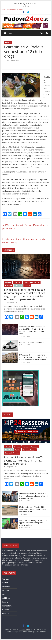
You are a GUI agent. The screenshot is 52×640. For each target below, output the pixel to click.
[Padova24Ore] (5, 32)
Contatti (5, 613)
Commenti (17, 282)
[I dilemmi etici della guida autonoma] (10, 341)
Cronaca (8, 43)
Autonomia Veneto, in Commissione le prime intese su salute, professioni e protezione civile (33, 496)
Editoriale (8, 285)
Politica (27, 285)
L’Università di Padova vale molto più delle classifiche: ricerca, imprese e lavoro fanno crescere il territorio (33, 357)
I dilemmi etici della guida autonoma (33, 342)
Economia (6, 586)
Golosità (5, 610)
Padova (5, 602)
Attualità (8, 282)
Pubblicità (6, 598)
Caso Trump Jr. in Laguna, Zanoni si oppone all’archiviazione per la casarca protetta (33, 522)
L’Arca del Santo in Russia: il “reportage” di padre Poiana (25, 227)
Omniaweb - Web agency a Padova (32, 631)
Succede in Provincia (12, 453)
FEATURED (18, 285)
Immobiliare (7, 606)
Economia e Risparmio (31, 282)
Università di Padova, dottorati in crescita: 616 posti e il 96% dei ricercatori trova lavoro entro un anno (32, 330)
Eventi (4, 594)
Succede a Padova (29, 450)
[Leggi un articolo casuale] (47, 32)
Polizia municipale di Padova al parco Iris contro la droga (23, 241)
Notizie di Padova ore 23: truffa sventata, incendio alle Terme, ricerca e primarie (23, 460)
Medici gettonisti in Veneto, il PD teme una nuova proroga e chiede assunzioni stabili (32, 509)
